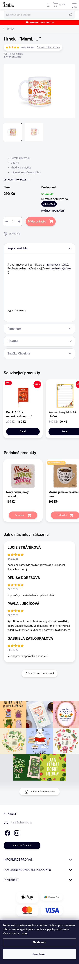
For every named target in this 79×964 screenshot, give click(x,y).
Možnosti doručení (52, 211)
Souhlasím (39, 954)
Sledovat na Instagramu (43, 791)
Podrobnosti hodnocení (48, 47)
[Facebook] (7, 832)
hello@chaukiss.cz (21, 822)
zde (24, 933)
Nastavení (39, 942)
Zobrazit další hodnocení (39, 673)
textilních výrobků (61, 268)
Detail (23, 431)
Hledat (70, 14)
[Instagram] (16, 832)
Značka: (12, 57)
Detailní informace (15, 179)
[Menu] (74, 4)
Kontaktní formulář (22, 845)
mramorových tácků (56, 264)
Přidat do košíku (37, 221)
